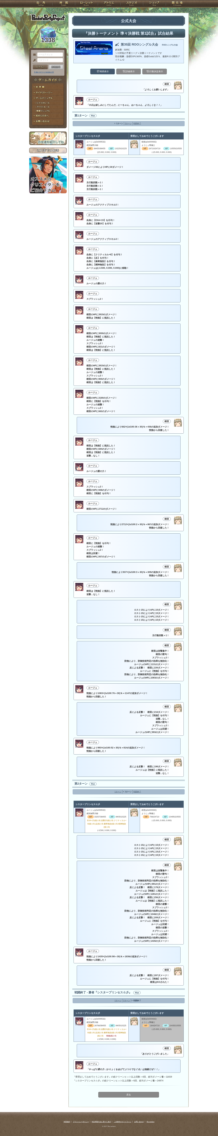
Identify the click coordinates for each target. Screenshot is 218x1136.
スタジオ (131, 4)
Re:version (150, 1122)
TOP (40, 4)
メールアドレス (34, 54)
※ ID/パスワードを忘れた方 (44, 72)
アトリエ (109, 4)
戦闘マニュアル (48, 111)
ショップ (154, 4)
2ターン (128, 123)
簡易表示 (104, 71)
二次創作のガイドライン (122, 1122)
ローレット (86, 4)
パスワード (34, 60)
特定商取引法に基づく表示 (101, 1122)
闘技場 (177, 4)
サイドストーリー (48, 93)
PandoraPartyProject (48, 17)
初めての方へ (48, 116)
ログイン (40, 67)
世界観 (48, 87)
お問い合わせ (48, 121)
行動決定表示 (156, 71)
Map (93, 116)
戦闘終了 (137, 123)
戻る (128, 1094)
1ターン (119, 123)
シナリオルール (48, 103)
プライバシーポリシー (81, 1122)
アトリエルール (48, 107)
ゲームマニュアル (48, 98)
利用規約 (67, 1122)
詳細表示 (130, 71)
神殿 (63, 4)
